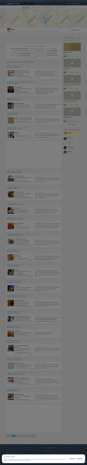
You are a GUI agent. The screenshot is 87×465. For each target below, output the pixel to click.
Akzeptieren (79, 458)
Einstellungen (72, 458)
